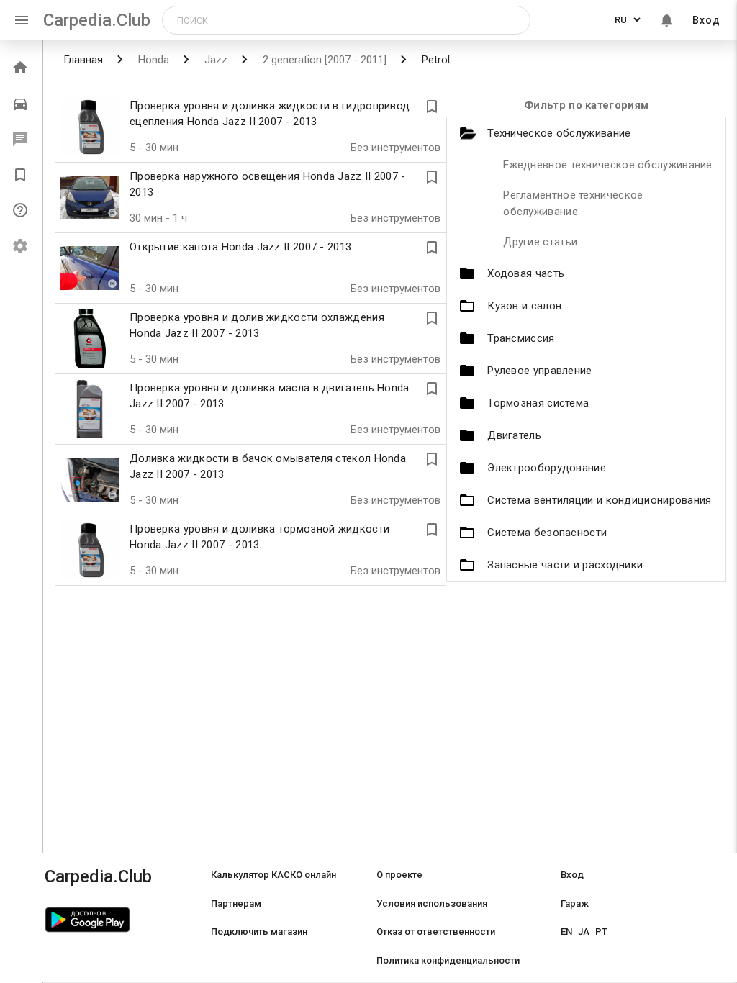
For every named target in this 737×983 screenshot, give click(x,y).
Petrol (434, 59)
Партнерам (236, 903)
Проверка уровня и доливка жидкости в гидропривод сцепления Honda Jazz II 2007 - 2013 (270, 114)
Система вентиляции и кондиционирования (599, 500)
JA (583, 931)
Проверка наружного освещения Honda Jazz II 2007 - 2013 (268, 184)
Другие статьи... (543, 241)
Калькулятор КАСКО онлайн (273, 874)
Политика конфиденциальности (448, 960)
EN (566, 931)
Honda (152, 59)
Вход (706, 20)
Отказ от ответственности (435, 931)
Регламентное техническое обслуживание (573, 203)
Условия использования (431, 903)
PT (601, 931)
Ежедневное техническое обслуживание (608, 164)
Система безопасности (547, 532)
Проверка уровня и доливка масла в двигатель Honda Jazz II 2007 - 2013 (270, 396)
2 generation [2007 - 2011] (323, 59)
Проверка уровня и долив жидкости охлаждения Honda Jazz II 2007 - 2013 (257, 325)
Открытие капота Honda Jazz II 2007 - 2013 (240, 246)
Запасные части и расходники (565, 564)
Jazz (214, 59)
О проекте (399, 874)
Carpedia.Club (96, 20)
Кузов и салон (524, 305)
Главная (83, 59)
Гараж (575, 903)
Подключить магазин (259, 931)
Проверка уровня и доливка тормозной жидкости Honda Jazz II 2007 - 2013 (259, 537)
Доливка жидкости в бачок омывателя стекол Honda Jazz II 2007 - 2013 (268, 466)
